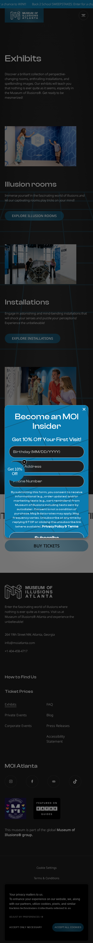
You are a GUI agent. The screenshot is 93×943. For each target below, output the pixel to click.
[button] (15, 471)
